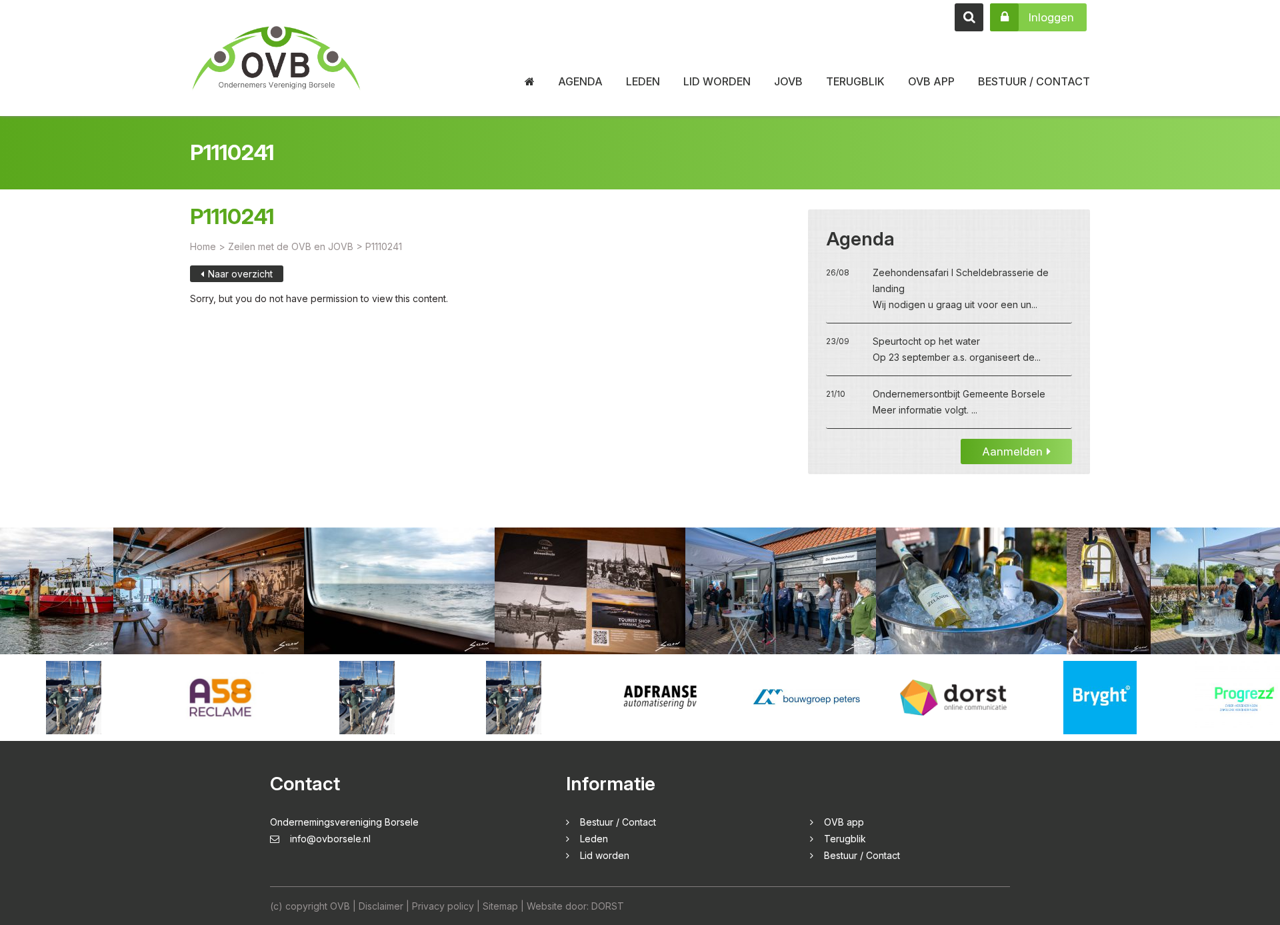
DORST (607, 906)
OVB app (931, 81)
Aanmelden (1012, 451)
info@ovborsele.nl (330, 838)
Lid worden (717, 81)
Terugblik (855, 81)
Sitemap (500, 906)
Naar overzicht (240, 273)
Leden (643, 81)
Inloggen (1051, 17)
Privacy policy (443, 906)
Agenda (580, 81)
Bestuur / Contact (1034, 81)
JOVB (788, 81)
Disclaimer (381, 906)
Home (203, 246)
